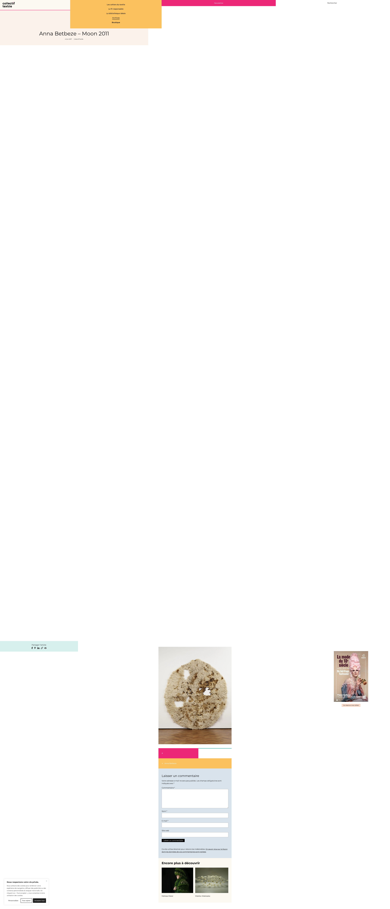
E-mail (165, 821)
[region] (26, 892)
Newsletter (218, 3)
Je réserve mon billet (351, 705)
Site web (165, 831)
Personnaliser (13, 900)
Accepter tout (39, 900)
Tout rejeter (26, 900)
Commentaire (168, 788)
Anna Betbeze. (170, 763)
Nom (164, 811)
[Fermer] (46, 881)
